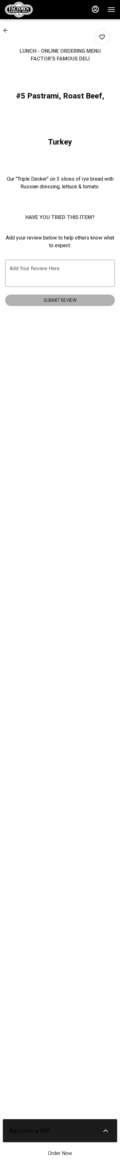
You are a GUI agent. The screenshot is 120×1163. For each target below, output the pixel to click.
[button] (7, 30)
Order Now (60, 1153)
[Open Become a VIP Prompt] (105, 1130)
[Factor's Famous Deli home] (33, 10)
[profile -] (95, 9)
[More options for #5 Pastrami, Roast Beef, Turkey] (102, 37)
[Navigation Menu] (111, 9)
